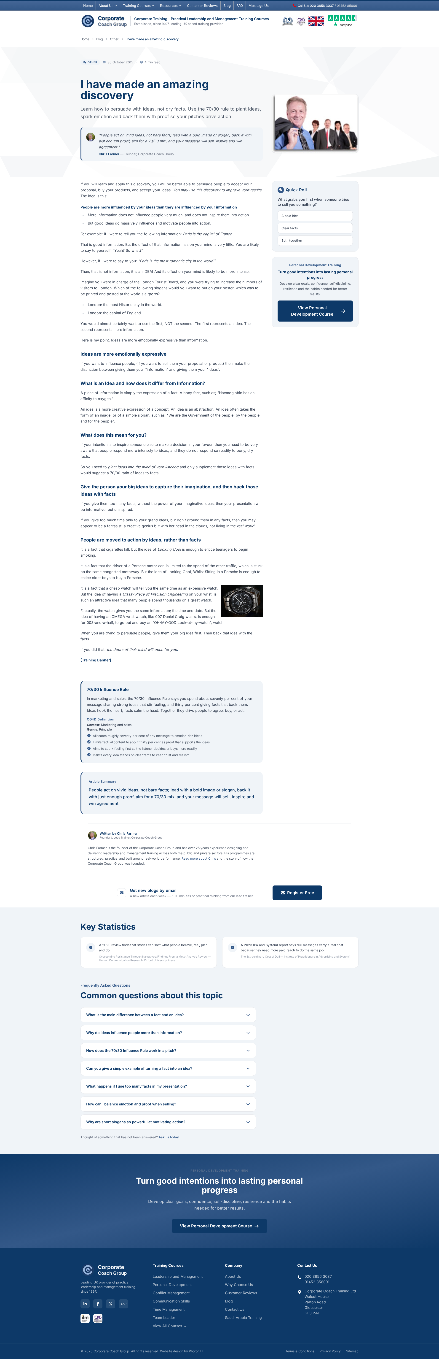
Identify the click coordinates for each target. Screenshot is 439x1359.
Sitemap (352, 1351)
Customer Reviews (241, 1293)
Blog (227, 5)
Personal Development (172, 1284)
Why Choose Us (239, 1284)
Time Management (169, 1309)
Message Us (259, 5)
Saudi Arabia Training (243, 1317)
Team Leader (164, 1317)
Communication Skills (171, 1301)
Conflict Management (171, 1293)
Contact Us (234, 1309)
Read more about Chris (199, 858)
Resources (169, 5)
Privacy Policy (330, 1351)
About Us (106, 5)
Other (114, 39)
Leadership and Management (178, 1276)
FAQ (239, 5)
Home (88, 5)
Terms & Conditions (299, 1351)
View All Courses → (170, 1326)
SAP (123, 1303)
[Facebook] (97, 1303)
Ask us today (169, 1137)
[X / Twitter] (110, 1303)
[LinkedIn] (85, 1303)
